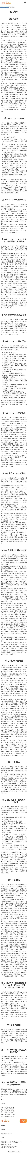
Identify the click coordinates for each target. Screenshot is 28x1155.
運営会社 (3, 1125)
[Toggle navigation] (25, 2)
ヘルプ (2, 1137)
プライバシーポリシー (6, 1133)
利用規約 (3, 1129)
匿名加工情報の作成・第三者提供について (11, 1142)
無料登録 (23, 1120)
